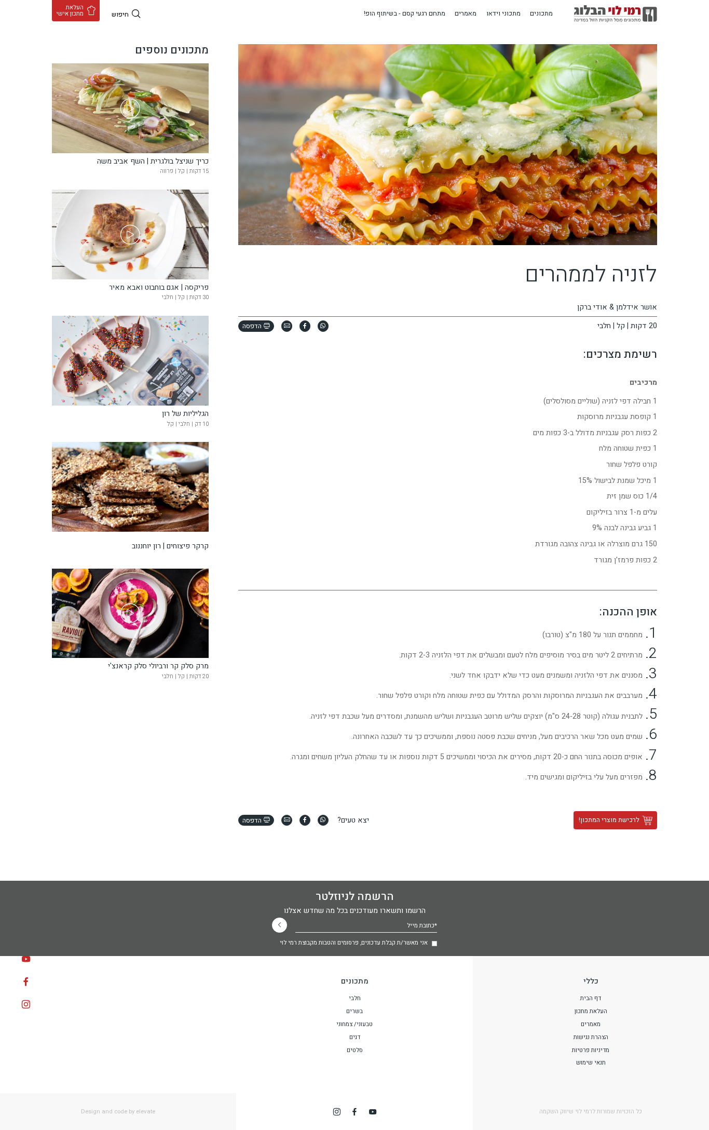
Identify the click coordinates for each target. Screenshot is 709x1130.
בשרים (354, 1011)
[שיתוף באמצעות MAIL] (286, 325)
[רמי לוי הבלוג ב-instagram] (26, 1004)
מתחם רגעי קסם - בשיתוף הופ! (404, 13)
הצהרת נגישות (591, 1037)
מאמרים (465, 13)
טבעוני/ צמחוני (354, 1024)
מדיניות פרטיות (590, 1050)
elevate (145, 1111)
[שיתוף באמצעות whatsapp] (323, 325)
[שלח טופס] (279, 925)
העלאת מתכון (591, 1011)
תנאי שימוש (591, 1062)
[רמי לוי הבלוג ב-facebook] (26, 981)
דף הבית (590, 998)
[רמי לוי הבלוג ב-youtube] (26, 959)
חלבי (355, 998)
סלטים (355, 1050)
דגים (354, 1037)
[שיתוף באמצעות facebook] (304, 325)
